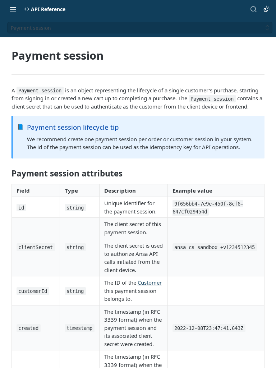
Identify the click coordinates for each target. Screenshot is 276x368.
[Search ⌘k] (253, 9)
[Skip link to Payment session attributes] (7, 173)
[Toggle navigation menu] (13, 9)
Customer (150, 282)
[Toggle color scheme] (266, 9)
